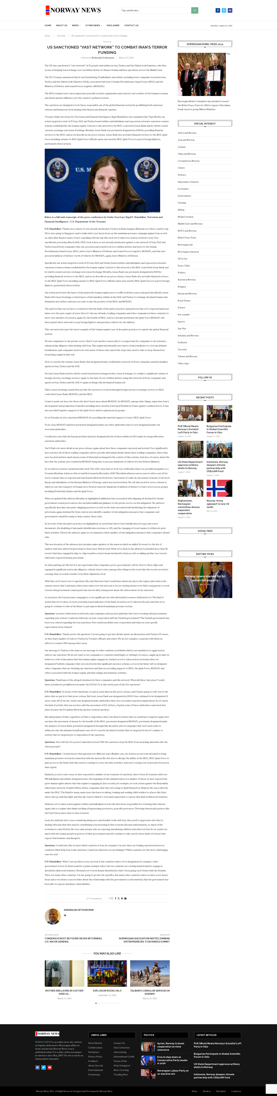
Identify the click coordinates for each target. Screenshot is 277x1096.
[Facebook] (218, 10)
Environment (184, 195)
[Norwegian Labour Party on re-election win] (148, 1074)
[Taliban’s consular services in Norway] (150, 973)
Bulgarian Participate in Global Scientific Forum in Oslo (219, 429)
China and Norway (187, 153)
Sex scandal (184, 314)
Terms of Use (120, 1061)
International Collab (124, 1056)
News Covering (121, 1070)
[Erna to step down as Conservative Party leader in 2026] (148, 1060)
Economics (183, 188)
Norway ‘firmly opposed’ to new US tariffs (218, 503)
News (75, 25)
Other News (92, 25)
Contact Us (119, 1043)
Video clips (183, 363)
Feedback (93, 1061)
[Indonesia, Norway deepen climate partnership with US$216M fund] (219, 449)
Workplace (93, 1052)
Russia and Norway (187, 293)
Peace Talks (184, 265)
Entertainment (95, 1070)
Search (194, 10)
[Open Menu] (230, 10)
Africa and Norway (187, 132)
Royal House (184, 300)
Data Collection (122, 1047)
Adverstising (120, 1052)
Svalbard (182, 342)
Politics (181, 272)
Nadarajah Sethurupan (103, 57)
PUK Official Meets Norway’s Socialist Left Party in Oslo (188, 429)
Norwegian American (188, 251)
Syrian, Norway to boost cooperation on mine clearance (170, 1046)
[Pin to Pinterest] (122, 898)
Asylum (181, 146)
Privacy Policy (95, 1056)
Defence (182, 174)
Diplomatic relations (188, 181)
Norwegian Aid (185, 244)
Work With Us (95, 1043)
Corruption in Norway (189, 160)
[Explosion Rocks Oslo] (107, 973)
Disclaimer (113, 25)
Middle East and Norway (190, 223)
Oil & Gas (182, 258)
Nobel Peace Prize (187, 237)
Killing (181, 209)
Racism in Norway (187, 279)
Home (48, 25)
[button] (49, 982)
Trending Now (121, 1074)
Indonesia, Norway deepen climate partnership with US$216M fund (217, 467)
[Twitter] (224, 10)
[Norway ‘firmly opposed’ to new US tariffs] (219, 488)
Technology (94, 1074)
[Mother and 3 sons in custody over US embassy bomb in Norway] (64, 973)
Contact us (131, 25)
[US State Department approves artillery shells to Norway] (190, 449)
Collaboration (95, 1047)
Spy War (182, 328)
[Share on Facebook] (115, 898)
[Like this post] (112, 898)
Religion (182, 286)
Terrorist (61, 35)
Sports (181, 321)
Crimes (181, 167)
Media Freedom (185, 216)
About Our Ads (95, 1065)
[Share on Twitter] (119, 898)
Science (181, 307)
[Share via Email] (125, 898)
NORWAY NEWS (43, 1041)
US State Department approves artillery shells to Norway (190, 465)
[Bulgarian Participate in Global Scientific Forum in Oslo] (219, 413)
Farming (182, 202)
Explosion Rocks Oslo (107, 991)
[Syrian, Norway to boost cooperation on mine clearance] (148, 1047)
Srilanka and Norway (188, 335)
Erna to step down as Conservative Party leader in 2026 (172, 1060)
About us (61, 25)
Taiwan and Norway (187, 356)
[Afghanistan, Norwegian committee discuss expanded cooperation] (190, 488)
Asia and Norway (186, 139)
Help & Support (122, 1065)
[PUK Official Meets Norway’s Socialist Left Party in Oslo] (190, 413)
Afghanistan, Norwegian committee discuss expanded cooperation (189, 507)
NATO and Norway (187, 230)
